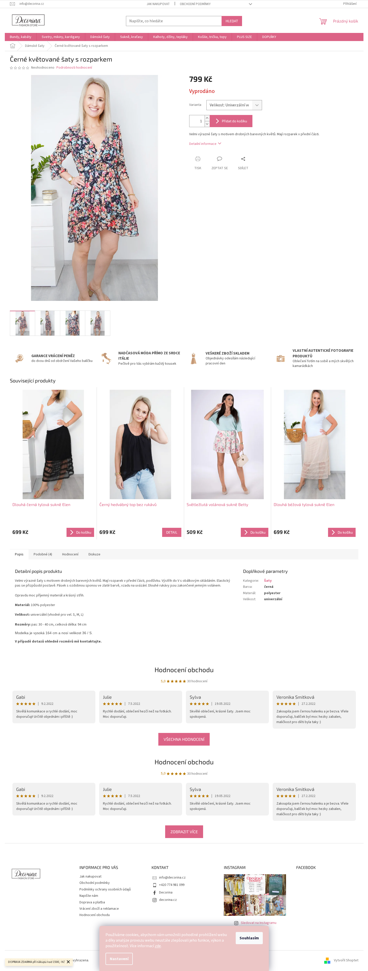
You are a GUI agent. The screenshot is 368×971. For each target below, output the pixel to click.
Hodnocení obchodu (184, 762)
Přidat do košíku (234, 121)
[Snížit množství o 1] (207, 124)
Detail (171, 532)
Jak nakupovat (158, 4)
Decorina (165, 892)
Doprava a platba (92, 902)
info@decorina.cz (172, 877)
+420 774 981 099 (171, 884)
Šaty (268, 580)
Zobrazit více (184, 831)
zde (158, 946)
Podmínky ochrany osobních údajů (105, 889)
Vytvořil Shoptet (346, 960)
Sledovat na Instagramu (258, 922)
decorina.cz (168, 899)
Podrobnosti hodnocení (74, 67)
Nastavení (119, 959)
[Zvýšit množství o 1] (207, 118)
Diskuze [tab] (94, 554)
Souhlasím (249, 938)
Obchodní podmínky (195, 4)
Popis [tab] (19, 554)
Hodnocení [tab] (70, 554)
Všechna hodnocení (184, 739)
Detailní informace (203, 143)
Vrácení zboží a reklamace (99, 908)
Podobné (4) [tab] (43, 554)
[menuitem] (20, 37)
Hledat (232, 21)
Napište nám (88, 895)
